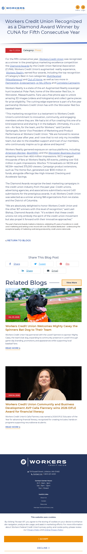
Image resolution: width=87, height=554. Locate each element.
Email (55, 270)
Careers (43, 501)
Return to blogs (19, 240)
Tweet (42, 264)
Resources (43, 504)
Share (17, 264)
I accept (43, 539)
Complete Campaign (68, 83)
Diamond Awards (19, 66)
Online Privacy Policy (53, 530)
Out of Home (35, 79)
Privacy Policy (33, 530)
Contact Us (37, 474)
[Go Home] (43, 462)
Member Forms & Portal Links (43, 507)
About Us (43, 497)
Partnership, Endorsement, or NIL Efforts (28, 83)
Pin (67, 264)
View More (71, 283)
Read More (12, 348)
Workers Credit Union (51, 59)
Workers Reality (15, 72)
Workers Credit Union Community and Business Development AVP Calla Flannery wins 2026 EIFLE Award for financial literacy (40, 408)
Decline (42, 548)
